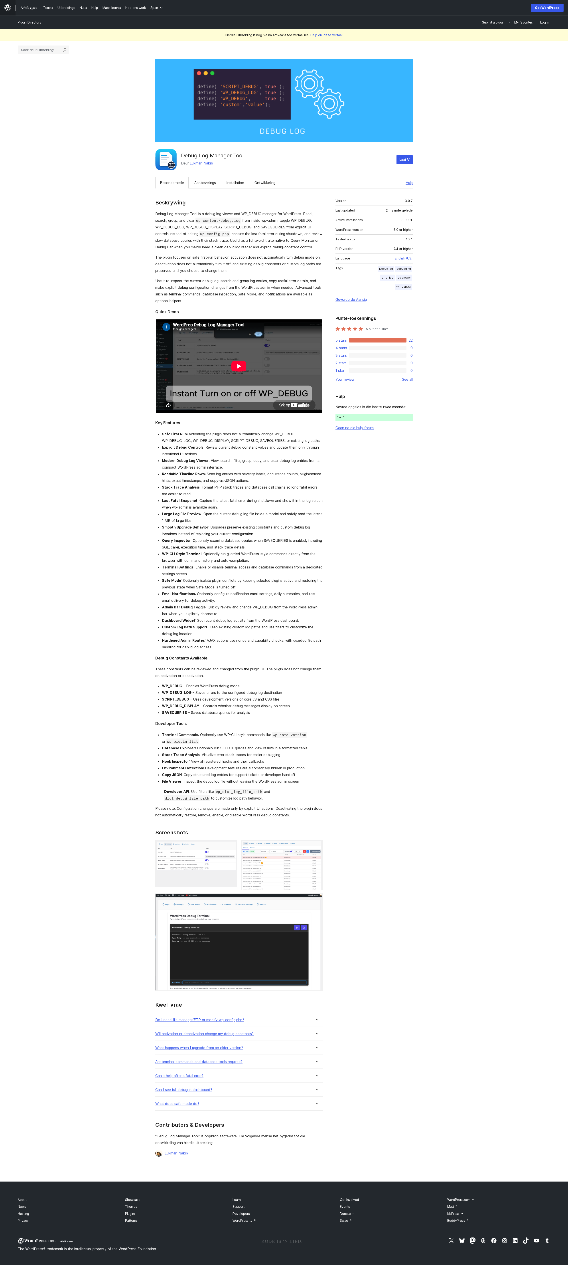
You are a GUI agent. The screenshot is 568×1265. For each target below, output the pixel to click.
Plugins (130, 1214)
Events (345, 1206)
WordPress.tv (244, 1220)
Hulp (409, 182)
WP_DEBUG (403, 286)
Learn (237, 1200)
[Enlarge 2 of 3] (316, 846)
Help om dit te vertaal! (326, 35)
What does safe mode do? (177, 1104)
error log (387, 277)
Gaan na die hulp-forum (354, 428)
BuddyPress (458, 1220)
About (22, 1200)
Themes (131, 1206)
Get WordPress (547, 8)
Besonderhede (172, 182)
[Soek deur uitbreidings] (64, 50)
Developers (241, 1214)
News (22, 1206)
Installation (235, 182)
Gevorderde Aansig (351, 299)
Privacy (23, 1220)
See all (407, 379)
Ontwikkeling (264, 182)
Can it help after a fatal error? (179, 1076)
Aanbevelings (205, 182)
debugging (403, 268)
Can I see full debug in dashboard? (183, 1090)
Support (239, 1206)
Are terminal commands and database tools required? (199, 1062)
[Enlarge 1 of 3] (231, 846)
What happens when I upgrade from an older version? (199, 1048)
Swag (346, 1220)
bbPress (455, 1214)
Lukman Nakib (201, 163)
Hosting (23, 1214)
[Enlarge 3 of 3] (316, 899)
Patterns (131, 1220)
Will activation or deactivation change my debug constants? (204, 1034)
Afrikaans (66, 1241)
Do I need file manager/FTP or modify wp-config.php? (199, 1020)
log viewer (404, 277)
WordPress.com (460, 1200)
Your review (345, 379)
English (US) (404, 258)
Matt (452, 1206)
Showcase (132, 1200)
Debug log (386, 268)
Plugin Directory (29, 22)
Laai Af (404, 159)
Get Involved (349, 1200)
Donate (347, 1214)
